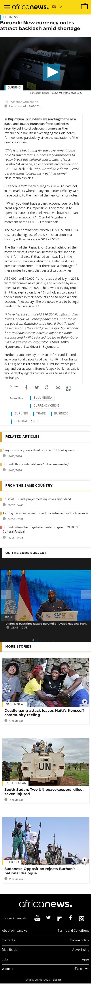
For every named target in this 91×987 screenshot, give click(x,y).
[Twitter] (49, 918)
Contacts (8, 940)
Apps (85, 959)
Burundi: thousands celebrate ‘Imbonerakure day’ (36, 464)
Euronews (82, 969)
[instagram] (81, 918)
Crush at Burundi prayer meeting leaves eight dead (37, 499)
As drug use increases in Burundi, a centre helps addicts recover (45, 513)
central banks (26, 421)
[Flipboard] (60, 918)
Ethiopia (12, 862)
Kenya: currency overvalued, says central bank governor (40, 450)
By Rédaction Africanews (21, 102)
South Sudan (16, 783)
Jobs (5, 959)
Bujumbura (43, 398)
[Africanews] (30, 7)
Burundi (14, 87)
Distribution (10, 950)
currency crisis (46, 405)
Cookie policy (79, 940)
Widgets (7, 969)
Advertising (80, 950)
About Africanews (14, 931)
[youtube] (38, 918)
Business (10, 17)
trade (41, 413)
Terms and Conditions (73, 931)
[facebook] (71, 918)
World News (15, 704)
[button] (51, 72)
